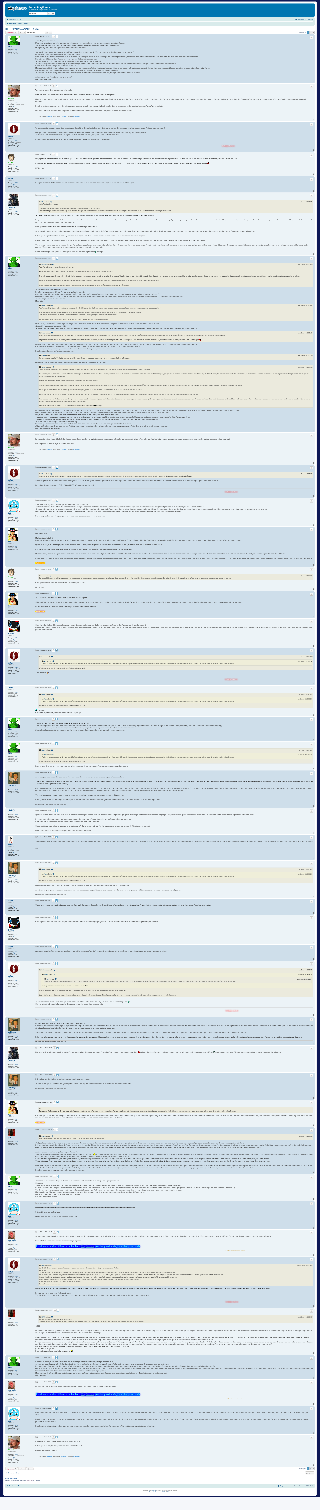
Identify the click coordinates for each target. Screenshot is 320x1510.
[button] (313, 32)
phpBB (154, 1490)
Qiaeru (169, 1492)
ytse (9, 1137)
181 (16, 49)
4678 (16, 103)
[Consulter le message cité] (51, 202)
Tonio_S (11, 207)
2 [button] (310, 32)
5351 (16, 638)
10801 (16, 517)
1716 (16, 849)
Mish (10, 46)
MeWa (10, 136)
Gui (9, 513)
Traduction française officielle (157, 1492)
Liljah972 (11, 687)
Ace (9, 542)
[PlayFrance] (17, 8)
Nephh (10, 178)
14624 (16, 167)
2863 (16, 692)
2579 (16, 183)
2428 (16, 1141)
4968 (16, 212)
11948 (16, 141)
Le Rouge (12, 785)
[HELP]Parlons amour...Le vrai (22, 29)
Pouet (10, 162)
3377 (16, 546)
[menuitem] (19, 19)
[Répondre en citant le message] (311, 37)
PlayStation (87, 1246)
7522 (16, 1244)
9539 (16, 789)
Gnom (10, 844)
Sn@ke (11, 633)
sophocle (12, 1240)
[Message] (36, 36)
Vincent (11, 98)
